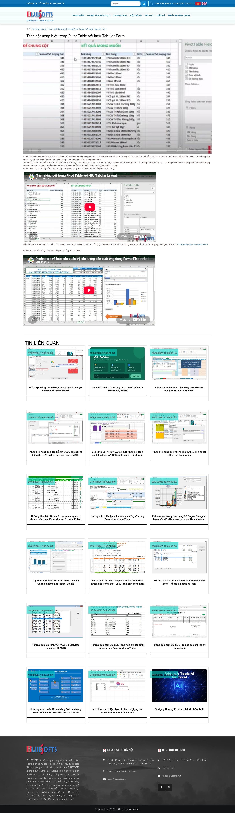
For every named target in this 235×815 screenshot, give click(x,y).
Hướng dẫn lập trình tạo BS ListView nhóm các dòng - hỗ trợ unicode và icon (179, 582)
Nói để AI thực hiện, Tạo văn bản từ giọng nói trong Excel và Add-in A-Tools (117, 710)
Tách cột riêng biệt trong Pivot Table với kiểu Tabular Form (77, 28)
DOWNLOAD (120, 16)
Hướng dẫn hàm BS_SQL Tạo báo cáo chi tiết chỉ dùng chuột (179, 646)
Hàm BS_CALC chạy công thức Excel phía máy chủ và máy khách (117, 389)
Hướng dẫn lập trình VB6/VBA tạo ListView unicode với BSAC (55, 646)
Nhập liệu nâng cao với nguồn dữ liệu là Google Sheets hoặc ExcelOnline (55, 389)
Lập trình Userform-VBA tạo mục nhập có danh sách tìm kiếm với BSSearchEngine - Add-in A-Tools (117, 453)
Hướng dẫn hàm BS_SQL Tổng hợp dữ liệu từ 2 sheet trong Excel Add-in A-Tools (117, 646)
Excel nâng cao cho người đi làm (192, 244)
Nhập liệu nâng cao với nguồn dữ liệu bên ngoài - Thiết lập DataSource (179, 453)
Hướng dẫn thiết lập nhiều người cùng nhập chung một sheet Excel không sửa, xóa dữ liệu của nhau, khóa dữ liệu (55, 517)
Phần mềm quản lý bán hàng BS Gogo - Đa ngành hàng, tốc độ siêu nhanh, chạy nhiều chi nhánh (179, 517)
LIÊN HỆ (160, 16)
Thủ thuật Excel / (38, 28)
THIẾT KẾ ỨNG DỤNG (179, 16)
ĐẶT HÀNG (136, 16)
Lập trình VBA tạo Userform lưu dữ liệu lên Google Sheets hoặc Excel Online (55, 582)
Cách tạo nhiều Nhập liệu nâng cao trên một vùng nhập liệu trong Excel (179, 389)
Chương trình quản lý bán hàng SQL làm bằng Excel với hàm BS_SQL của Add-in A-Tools (55, 710)
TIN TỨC (149, 16)
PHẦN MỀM (78, 16)
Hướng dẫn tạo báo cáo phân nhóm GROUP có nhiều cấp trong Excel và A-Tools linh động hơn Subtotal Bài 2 (117, 582)
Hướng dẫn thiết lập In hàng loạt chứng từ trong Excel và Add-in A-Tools (117, 517)
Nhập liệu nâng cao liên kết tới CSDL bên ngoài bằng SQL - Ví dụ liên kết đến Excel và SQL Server (56, 453)
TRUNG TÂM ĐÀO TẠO (98, 16)
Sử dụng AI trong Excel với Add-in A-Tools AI (179, 709)
